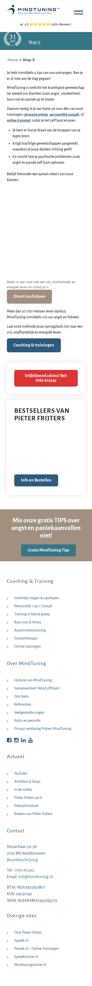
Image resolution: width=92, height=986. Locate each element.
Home (13, 59)
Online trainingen (27, 646)
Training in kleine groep (32, 614)
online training (18, 120)
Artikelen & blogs (27, 781)
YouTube (20, 773)
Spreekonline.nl (26, 957)
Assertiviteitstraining (30, 630)
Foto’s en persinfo (27, 720)
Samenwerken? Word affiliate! (37, 688)
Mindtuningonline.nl (30, 965)
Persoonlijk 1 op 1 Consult (33, 606)
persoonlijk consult (64, 114)
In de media (23, 789)
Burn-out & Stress (27, 622)
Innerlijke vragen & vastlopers (36, 598)
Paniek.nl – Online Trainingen (36, 949)
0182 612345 (24, 870)
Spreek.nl (21, 940)
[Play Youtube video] (46, 208)
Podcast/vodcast (26, 806)
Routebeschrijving (22, 860)
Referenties (22, 704)
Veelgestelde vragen (29, 712)
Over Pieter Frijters (28, 932)
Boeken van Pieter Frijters (33, 814)
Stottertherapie (25, 638)
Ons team (21, 696)
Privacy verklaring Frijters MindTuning (42, 729)
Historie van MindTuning (33, 680)
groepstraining (36, 114)
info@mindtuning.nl (35, 877)
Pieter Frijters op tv (28, 798)
